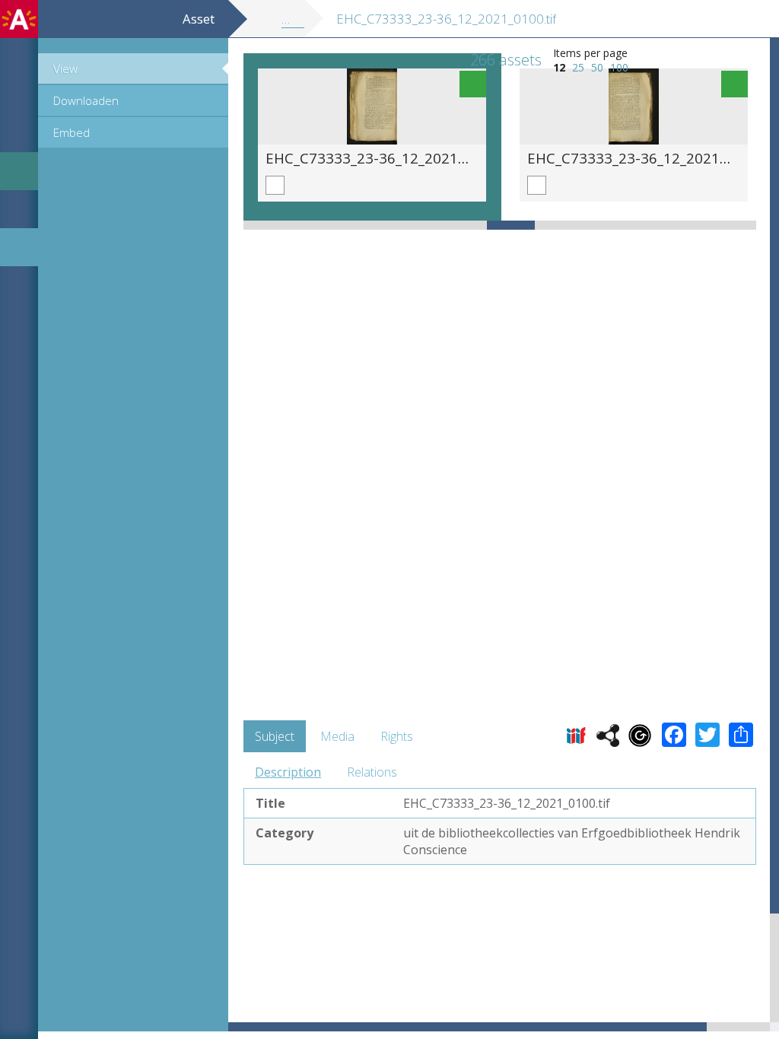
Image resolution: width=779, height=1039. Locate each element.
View (65, 68)
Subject (274, 736)
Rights (396, 736)
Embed (71, 132)
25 (578, 67)
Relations (372, 772)
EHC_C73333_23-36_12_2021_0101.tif (652, 157)
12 (559, 67)
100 (619, 67)
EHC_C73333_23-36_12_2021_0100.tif (390, 157)
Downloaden (86, 100)
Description (288, 772)
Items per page (590, 53)
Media (337, 736)
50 (597, 67)
